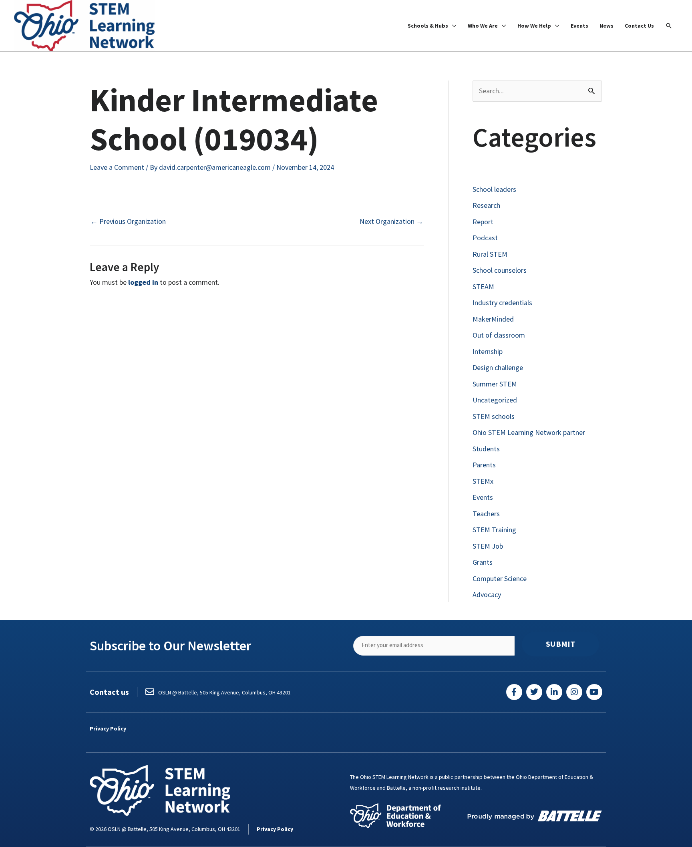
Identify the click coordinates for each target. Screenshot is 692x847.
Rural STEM (490, 254)
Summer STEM (495, 383)
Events (483, 497)
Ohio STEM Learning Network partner (529, 432)
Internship (488, 351)
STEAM (483, 286)
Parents (484, 464)
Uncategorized (495, 399)
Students (486, 448)
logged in (143, 282)
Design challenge (498, 367)
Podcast (485, 237)
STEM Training (494, 529)
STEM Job (488, 546)
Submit (560, 644)
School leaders (494, 189)
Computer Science (500, 578)
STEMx (483, 481)
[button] (668, 25)
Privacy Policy (108, 728)
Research (486, 205)
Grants (483, 562)
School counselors (500, 270)
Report (483, 221)
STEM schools (494, 416)
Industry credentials (502, 302)
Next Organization (391, 221)
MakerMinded (493, 319)
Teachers (486, 513)
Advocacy (487, 594)
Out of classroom (499, 335)
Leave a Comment (117, 167)
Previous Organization (128, 221)
